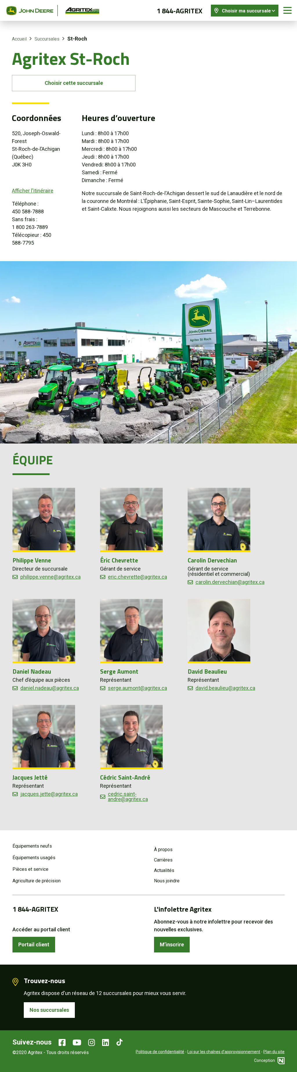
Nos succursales (49, 1010)
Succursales (47, 39)
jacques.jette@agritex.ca (49, 794)
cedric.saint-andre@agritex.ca (128, 796)
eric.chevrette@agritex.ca (137, 577)
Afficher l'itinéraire (32, 191)
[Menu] (287, 11)
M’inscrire (172, 944)
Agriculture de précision (36, 881)
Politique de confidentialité (160, 1051)
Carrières (163, 860)
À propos (163, 849)
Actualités (164, 870)
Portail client (33, 944)
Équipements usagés (33, 857)
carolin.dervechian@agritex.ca (230, 582)
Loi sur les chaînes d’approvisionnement (223, 1051)
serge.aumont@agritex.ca (137, 688)
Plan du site (274, 1051)
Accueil (19, 39)
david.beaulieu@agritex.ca (225, 688)
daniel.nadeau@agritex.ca (49, 688)
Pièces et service (30, 869)
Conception (265, 1060)
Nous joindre (167, 881)
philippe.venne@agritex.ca (50, 577)
